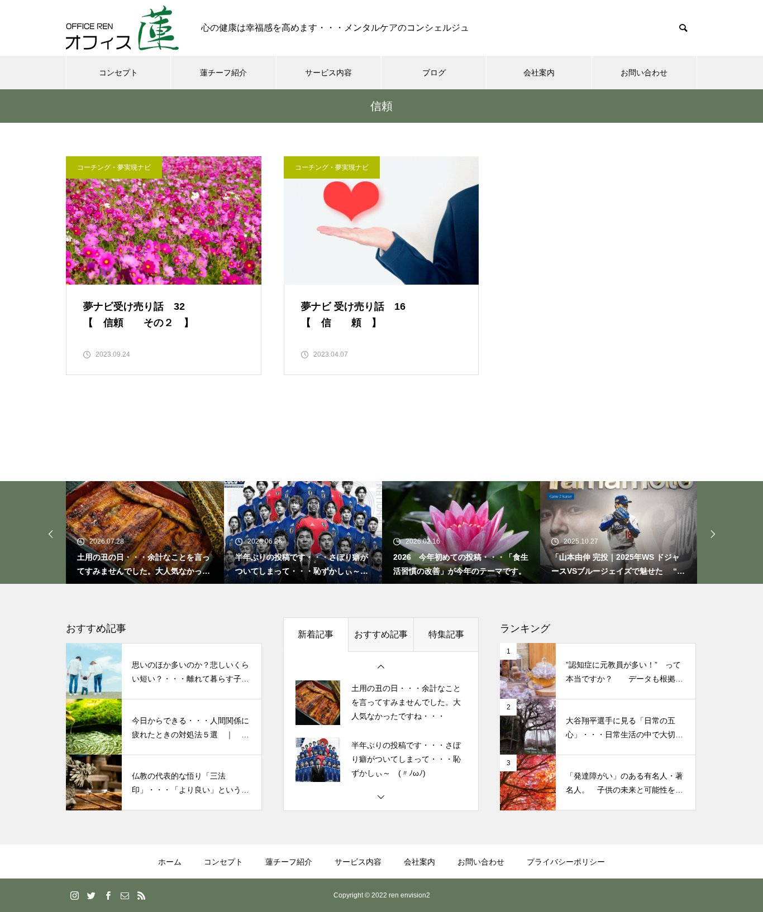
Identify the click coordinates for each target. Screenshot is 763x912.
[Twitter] (91, 895)
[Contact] (124, 895)
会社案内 (539, 72)
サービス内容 (328, 72)
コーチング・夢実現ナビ (114, 167)
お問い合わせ (644, 72)
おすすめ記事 (381, 634)
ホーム (170, 861)
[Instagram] (74, 895)
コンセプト (118, 72)
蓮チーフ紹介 (223, 72)
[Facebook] (107, 895)
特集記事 (446, 634)
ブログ (434, 72)
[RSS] (141, 895)
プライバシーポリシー (566, 861)
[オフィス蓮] (122, 28)
